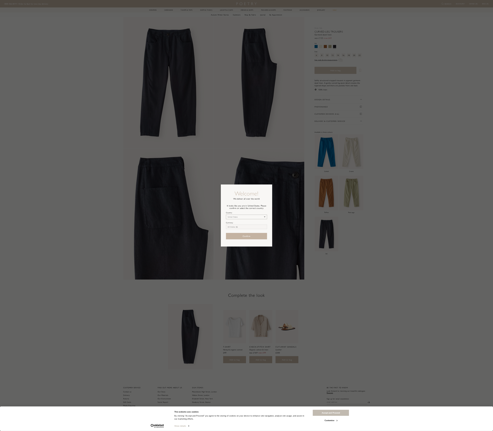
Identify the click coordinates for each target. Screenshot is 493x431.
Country (229, 213)
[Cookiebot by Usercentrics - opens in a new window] (157, 426)
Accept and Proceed (331, 413)
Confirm (246, 236)
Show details (180, 426)
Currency (229, 223)
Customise (329, 420)
